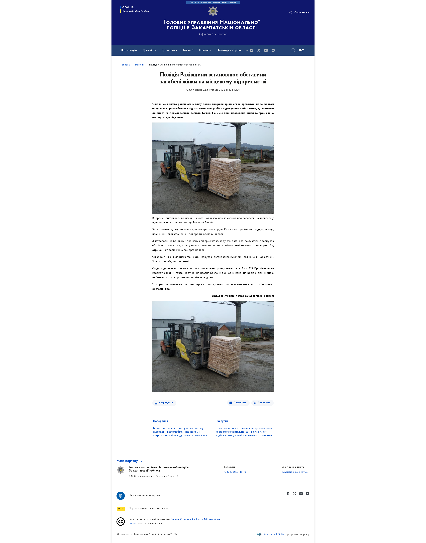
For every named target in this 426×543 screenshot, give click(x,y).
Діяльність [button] (149, 50)
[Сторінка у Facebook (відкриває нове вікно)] (252, 50)
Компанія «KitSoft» (274, 534)
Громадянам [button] (169, 50)
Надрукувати (166, 403)
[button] (130, 461)
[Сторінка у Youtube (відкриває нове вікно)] (266, 50)
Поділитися (240, 403)
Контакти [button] (205, 50)
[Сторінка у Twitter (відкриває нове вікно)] (259, 50)
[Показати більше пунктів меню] (247, 50)
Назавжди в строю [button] (229, 50)
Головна (125, 64)
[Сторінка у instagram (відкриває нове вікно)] (273, 50)
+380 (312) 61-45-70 (235, 472)
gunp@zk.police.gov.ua (295, 472)
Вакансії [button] (188, 50)
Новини (139, 64)
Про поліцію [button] (129, 50)
